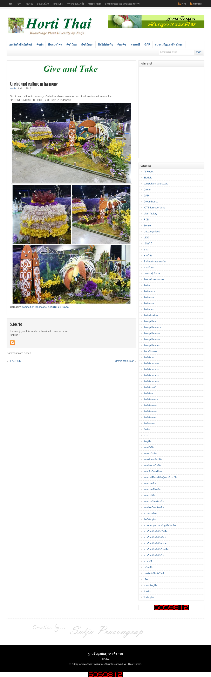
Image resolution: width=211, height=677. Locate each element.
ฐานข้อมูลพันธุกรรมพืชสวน (105, 653)
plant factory (150, 213)
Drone (147, 189)
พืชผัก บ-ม (149, 303)
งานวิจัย (29, 3)
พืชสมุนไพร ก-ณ (152, 327)
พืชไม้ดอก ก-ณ (151, 363)
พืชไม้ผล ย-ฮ (150, 417)
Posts (184, 3)
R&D (146, 219)
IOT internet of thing (154, 207)
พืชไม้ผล (71, 44)
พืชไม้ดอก (87, 44)
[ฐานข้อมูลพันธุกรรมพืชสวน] (51, 35)
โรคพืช (147, 591)
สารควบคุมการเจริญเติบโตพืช (160, 525)
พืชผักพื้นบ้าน (151, 315)
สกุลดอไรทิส (150, 453)
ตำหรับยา (58, 3)
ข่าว (19, 3)
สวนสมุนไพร (43, 3)
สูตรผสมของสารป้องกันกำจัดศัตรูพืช (122, 3)
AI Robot (148, 171)
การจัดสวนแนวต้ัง (75, 3)
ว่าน (146, 435)
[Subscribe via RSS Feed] (12, 342)
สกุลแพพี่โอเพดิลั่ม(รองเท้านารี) (160, 477)
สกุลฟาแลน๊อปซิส (153, 459)
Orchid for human (124, 361)
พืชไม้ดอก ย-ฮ (151, 381)
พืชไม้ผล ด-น (150, 405)
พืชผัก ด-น (149, 297)
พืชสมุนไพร (55, 44)
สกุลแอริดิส (149, 495)
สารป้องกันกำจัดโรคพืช (156, 549)
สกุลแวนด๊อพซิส (152, 489)
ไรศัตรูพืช (149, 597)
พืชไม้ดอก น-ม (151, 375)
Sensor (148, 225)
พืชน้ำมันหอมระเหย (154, 279)
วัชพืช (147, 429)
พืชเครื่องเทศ (150, 351)
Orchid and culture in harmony (33, 83)
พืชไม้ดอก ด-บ (151, 369)
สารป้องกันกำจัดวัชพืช (156, 531)
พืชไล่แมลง (150, 423)
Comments (197, 3)
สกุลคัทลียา (150, 447)
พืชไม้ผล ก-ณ (151, 399)
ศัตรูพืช (121, 44)
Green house (151, 201)
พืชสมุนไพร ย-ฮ (152, 345)
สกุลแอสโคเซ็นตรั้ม (154, 501)
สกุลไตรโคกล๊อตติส (154, 507)
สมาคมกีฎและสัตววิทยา (169, 44)
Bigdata (148, 177)
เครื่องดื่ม (148, 567)
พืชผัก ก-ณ (149, 291)
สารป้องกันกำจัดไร (154, 555)
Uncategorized (152, 231)
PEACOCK (15, 361)
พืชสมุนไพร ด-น (152, 333)
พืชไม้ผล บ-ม (150, 411)
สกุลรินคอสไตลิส (152, 465)
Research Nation (94, 3)
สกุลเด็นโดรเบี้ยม (153, 471)
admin (13, 88)
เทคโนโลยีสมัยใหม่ (20, 44)
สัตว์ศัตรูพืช (150, 519)
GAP (147, 44)
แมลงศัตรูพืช (150, 585)
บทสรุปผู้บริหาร (152, 273)
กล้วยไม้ (52, 307)
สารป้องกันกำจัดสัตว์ (155, 537)
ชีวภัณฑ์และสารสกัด (155, 261)
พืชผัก (39, 44)
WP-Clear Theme (132, 664)
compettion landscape (34, 307)
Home (11, 3)
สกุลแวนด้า (150, 483)
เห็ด (146, 579)
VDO (146, 237)
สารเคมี (135, 44)
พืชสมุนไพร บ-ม (152, 339)
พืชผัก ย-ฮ (149, 309)
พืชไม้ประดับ (105, 44)
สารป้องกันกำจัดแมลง (155, 543)
